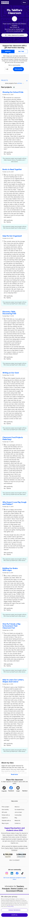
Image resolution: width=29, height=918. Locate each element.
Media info (17, 820)
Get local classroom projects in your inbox (14, 878)
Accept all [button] (15, 915)
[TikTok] (22, 873)
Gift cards (4, 812)
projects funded (21, 855)
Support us (5, 817)
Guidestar (14, 850)
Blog (16, 817)
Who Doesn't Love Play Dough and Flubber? (14, 503)
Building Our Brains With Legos (10, 569)
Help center (14, 801)
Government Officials (14, 891)
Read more (14, 774)
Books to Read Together (12, 169)
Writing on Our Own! (10, 373)
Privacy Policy (10, 906)
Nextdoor (25, 791)
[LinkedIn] (12, 873)
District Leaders (17, 889)
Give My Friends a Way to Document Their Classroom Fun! (11, 626)
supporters (7, 855)
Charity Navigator (19, 848)
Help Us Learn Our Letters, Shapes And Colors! (13, 681)
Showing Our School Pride (12, 92)
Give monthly (5, 809)
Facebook (11, 791)
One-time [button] (21, 51)
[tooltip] (22, 30)
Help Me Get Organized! (12, 236)
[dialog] (14, 906)
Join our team (18, 812)
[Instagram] (6, 873)
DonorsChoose (5, 2)
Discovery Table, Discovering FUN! (9, 313)
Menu (24, 2)
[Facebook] (17, 873)
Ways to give (5, 823)
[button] (14, 35)
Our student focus (19, 809)
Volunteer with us (6, 820)
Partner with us (6, 815)
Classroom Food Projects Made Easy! (12, 438)
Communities (18, 815)
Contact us (17, 823)
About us (17, 806)
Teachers (20, 886)
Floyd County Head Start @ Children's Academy (14, 24)
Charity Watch (9, 848)
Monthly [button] (8, 51)
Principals (6, 889)
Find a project (5, 806)
